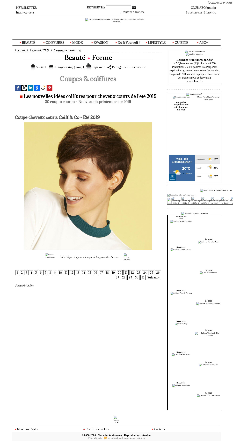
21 (126, 273)
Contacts (159, 429)
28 (124, 277)
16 (95, 273)
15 (89, 273)
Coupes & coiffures (67, 50)
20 (119, 273)
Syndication (115, 438)
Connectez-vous (220, 2)
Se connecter (194, 12)
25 (151, 273)
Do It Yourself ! (128, 42)
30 (137, 277)
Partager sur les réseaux (128, 67)
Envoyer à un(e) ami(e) (68, 67)
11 (66, 273)
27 (117, 277)
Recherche (96, 7)
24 (145, 273)
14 (83, 273)
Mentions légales (27, 429)
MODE (77, 42)
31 (143, 277)
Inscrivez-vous (25, 12)
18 (107, 273)
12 (71, 273)
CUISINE (181, 42)
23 (138, 273)
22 (132, 273)
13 (77, 273)
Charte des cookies (97, 429)
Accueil (19, 50)
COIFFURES (54, 42)
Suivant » (153, 277)
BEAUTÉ (28, 42)
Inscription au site (134, 438)
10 (60, 273)
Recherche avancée (132, 11)
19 (113, 273)
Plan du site (95, 438)
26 (158, 273)
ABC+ (203, 42)
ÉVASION (100, 42)
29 (130, 277)
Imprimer (98, 67)
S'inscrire (210, 12)
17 (101, 273)
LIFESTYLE (156, 42)
